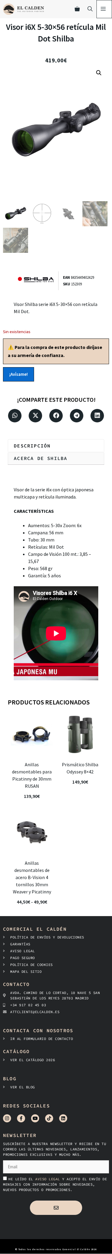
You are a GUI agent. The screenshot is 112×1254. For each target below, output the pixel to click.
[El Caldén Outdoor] (23, 9)
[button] (98, 72)
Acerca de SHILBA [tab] (40, 458)
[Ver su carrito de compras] (77, 9)
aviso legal (48, 1179)
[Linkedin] (63, 1118)
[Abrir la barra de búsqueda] (90, 9)
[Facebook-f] (21, 1118)
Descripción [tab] (32, 446)
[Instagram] (7, 1118)
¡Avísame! (18, 374)
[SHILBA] (38, 280)
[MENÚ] (104, 9)
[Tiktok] (49, 1118)
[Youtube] (35, 1118)
